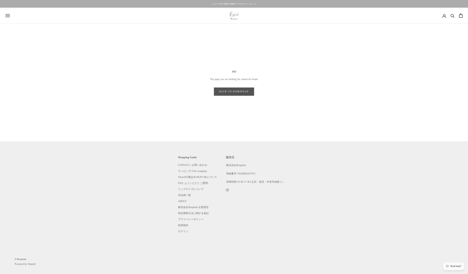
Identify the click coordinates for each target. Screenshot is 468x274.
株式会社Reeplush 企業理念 (193, 207)
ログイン (183, 231)
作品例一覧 (184, 195)
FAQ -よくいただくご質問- (193, 183)
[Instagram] (227, 190)
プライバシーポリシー (191, 219)
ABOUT (182, 201)
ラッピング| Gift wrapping (192, 171)
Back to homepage (234, 91)
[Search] (452, 16)
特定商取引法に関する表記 (193, 213)
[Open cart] (461, 16)
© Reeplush (20, 259)
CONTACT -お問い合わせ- (193, 165)
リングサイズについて (191, 189)
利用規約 (183, 225)
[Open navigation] (7, 15)
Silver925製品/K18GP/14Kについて (197, 177)
